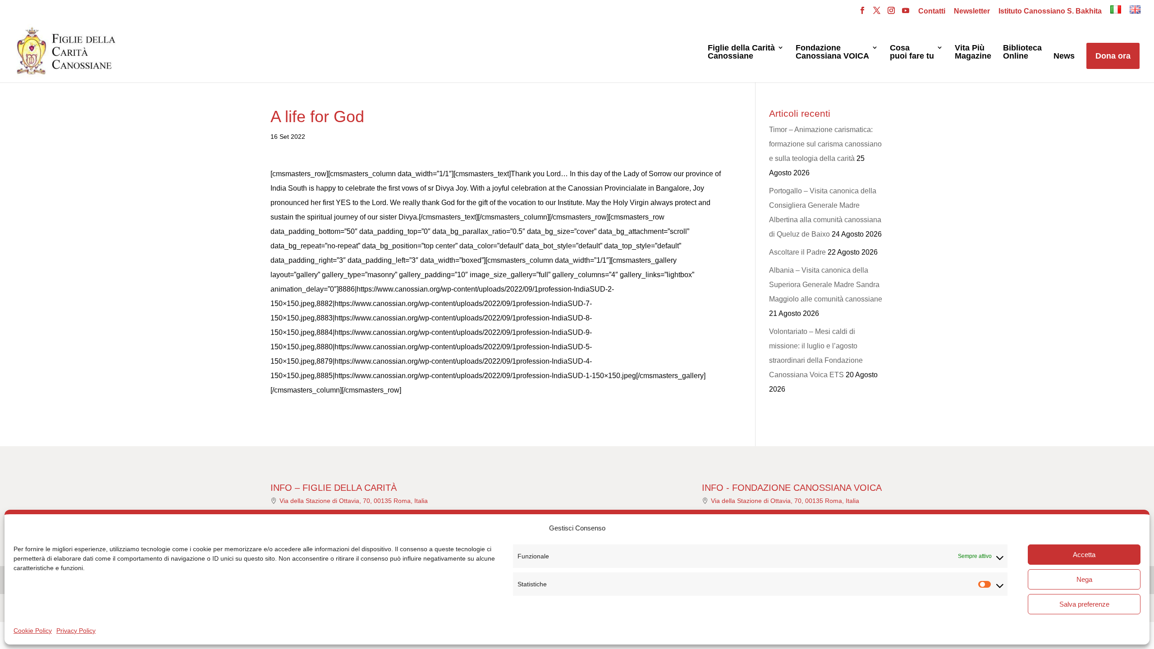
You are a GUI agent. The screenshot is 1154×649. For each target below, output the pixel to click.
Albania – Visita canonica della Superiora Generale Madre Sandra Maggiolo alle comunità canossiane (825, 284)
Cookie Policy (33, 630)
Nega (1084, 579)
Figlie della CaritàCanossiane (741, 52)
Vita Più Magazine (973, 52)
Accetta (1084, 554)
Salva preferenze (1084, 604)
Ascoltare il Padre (797, 252)
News (1064, 56)
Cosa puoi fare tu (912, 52)
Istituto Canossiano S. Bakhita (1050, 11)
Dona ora (1113, 55)
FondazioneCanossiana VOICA (832, 52)
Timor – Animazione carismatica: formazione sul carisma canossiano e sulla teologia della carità (825, 144)
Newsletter (972, 11)
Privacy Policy (76, 630)
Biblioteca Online (1022, 52)
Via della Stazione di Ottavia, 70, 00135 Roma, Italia (353, 500)
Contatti (931, 11)
